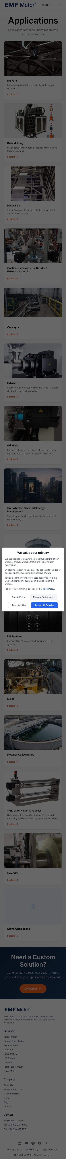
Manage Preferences (43, 597)
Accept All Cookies (44, 605)
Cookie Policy (47, 588)
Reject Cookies (19, 605)
